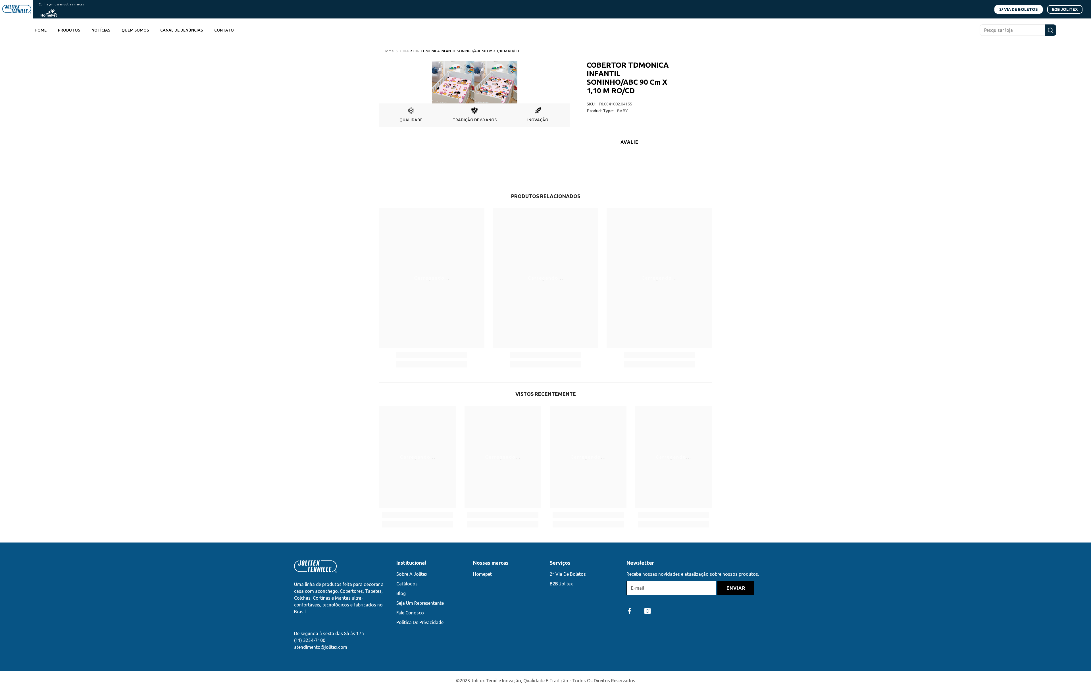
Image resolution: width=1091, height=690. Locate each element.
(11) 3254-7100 (309, 640)
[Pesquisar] (1018, 30)
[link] (411, 115)
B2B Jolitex (1065, 9)
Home (389, 51)
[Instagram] (647, 611)
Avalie (629, 142)
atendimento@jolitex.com (320, 647)
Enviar (735, 588)
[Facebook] (629, 611)
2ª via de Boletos (1018, 9)
